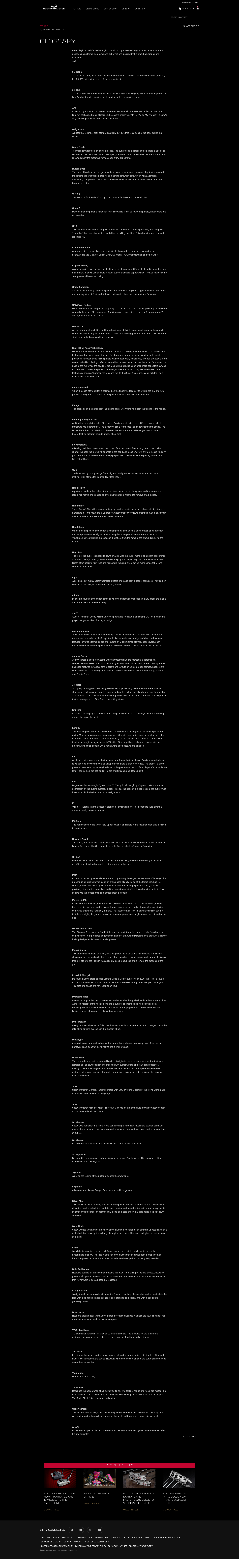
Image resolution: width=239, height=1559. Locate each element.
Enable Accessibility (190, 2)
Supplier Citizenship (51, 1542)
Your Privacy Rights (96, 1546)
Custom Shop (110, 9)
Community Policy (73, 1542)
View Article (51, 1510)
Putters (77, 9)
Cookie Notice (135, 1538)
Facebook (190, 32)
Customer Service (50, 1538)
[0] (197, 8)
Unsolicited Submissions (97, 1542)
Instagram (71, 1530)
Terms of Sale (85, 1538)
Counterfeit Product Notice (166, 1538)
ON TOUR (126, 9)
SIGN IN (185, 9)
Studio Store (92, 9)
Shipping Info (68, 1538)
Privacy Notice (118, 1538)
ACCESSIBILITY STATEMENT (141, 1546)
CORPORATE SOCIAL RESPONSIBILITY (57, 1546)
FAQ (147, 1538)
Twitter (185, 32)
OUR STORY (140, 9)
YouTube (100, 1530)
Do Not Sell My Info (117, 1546)
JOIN (192, 9)
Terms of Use (101, 1538)
